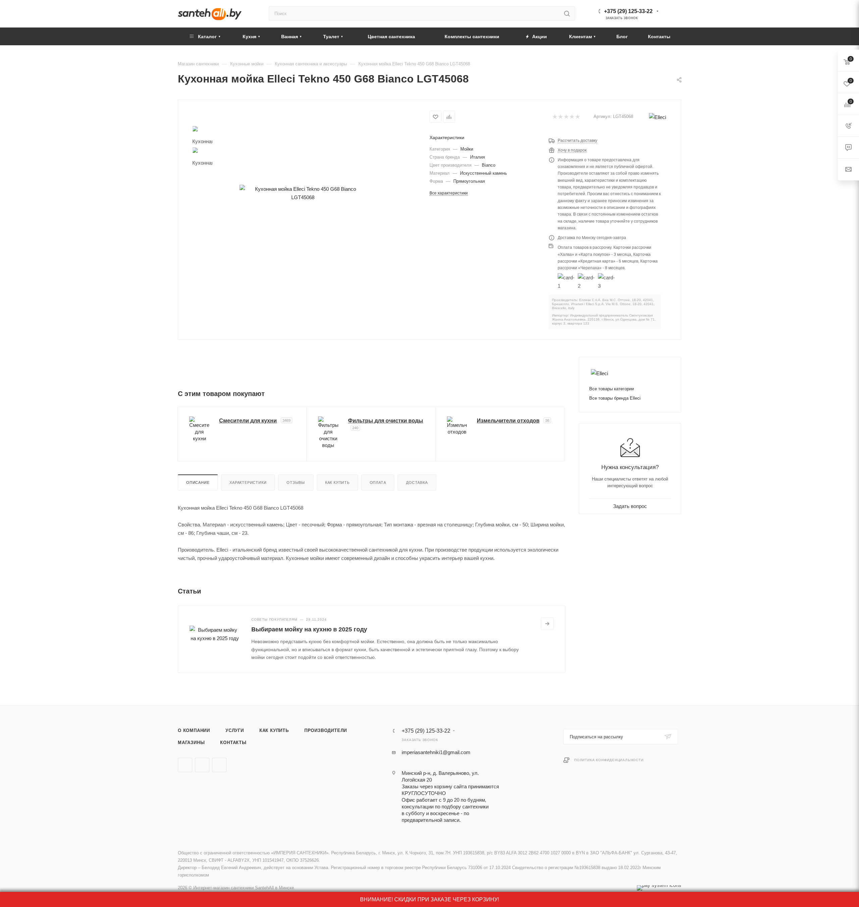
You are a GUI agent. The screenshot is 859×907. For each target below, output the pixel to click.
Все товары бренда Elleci (615, 398)
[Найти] (567, 13)
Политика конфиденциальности (609, 760)
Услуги (234, 730)
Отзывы (296, 482)
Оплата (378, 482)
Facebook (202, 765)
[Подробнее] (547, 623)
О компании (194, 730)
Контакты (233, 742)
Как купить (337, 482)
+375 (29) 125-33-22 (628, 11)
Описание (197, 482)
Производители (325, 730)
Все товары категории (611, 388)
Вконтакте (185, 765)
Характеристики (248, 482)
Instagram (219, 765)
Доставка (416, 482)
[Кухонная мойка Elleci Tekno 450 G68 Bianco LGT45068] (303, 193)
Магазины (191, 742)
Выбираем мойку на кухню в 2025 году (309, 629)
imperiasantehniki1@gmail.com (436, 752)
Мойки (466, 149)
